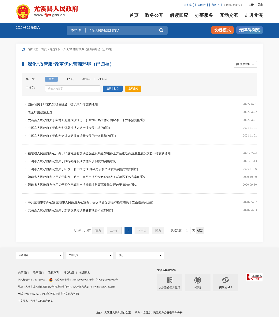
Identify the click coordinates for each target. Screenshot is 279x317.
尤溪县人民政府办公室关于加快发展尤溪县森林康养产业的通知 (70, 210)
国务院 (188, 4)
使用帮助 (85, 272)
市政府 (215, 4)
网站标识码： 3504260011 (32, 279)
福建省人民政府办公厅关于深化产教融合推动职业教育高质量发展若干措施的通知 (82, 184)
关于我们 (23, 272)
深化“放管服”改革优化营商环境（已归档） (88, 49)
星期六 (35, 27)
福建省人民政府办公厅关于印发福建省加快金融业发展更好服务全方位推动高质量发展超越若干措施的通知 (99, 153)
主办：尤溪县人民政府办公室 (113, 312)
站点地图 (69, 272)
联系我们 (38, 272)
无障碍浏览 (249, 30)
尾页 (158, 230)
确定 (200, 230)
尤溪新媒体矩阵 (166, 270)
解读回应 (179, 15)
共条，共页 (82, 230)
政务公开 (154, 15)
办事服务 (204, 15)
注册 (251, 4)
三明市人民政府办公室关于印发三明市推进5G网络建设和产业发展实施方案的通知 (83, 169)
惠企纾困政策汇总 (40, 112)
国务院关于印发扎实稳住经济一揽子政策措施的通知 (63, 104)
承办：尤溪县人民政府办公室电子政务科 (159, 312)
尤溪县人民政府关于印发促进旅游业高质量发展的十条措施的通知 (72, 135)
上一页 (114, 230)
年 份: (30, 79)
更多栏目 (245, 64)
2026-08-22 (23, 27)
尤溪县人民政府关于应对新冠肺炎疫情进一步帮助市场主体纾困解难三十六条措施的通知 (87, 120)
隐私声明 (53, 272)
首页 (134, 15)
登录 (260, 4)
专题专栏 (55, 49)
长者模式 (222, 30)
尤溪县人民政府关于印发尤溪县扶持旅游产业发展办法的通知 (69, 128)
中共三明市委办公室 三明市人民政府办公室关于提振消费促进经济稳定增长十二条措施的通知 (90, 202)
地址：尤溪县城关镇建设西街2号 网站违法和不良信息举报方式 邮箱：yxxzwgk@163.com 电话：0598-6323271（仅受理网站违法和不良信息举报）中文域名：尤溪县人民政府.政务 (66, 293)
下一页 (142, 230)
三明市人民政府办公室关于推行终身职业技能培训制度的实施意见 (72, 161)
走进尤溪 (254, 15)
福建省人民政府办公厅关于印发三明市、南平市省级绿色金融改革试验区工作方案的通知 (87, 177)
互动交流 (229, 15)
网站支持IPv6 (233, 5)
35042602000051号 (83, 279)
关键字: (30, 87)
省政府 (202, 4)
